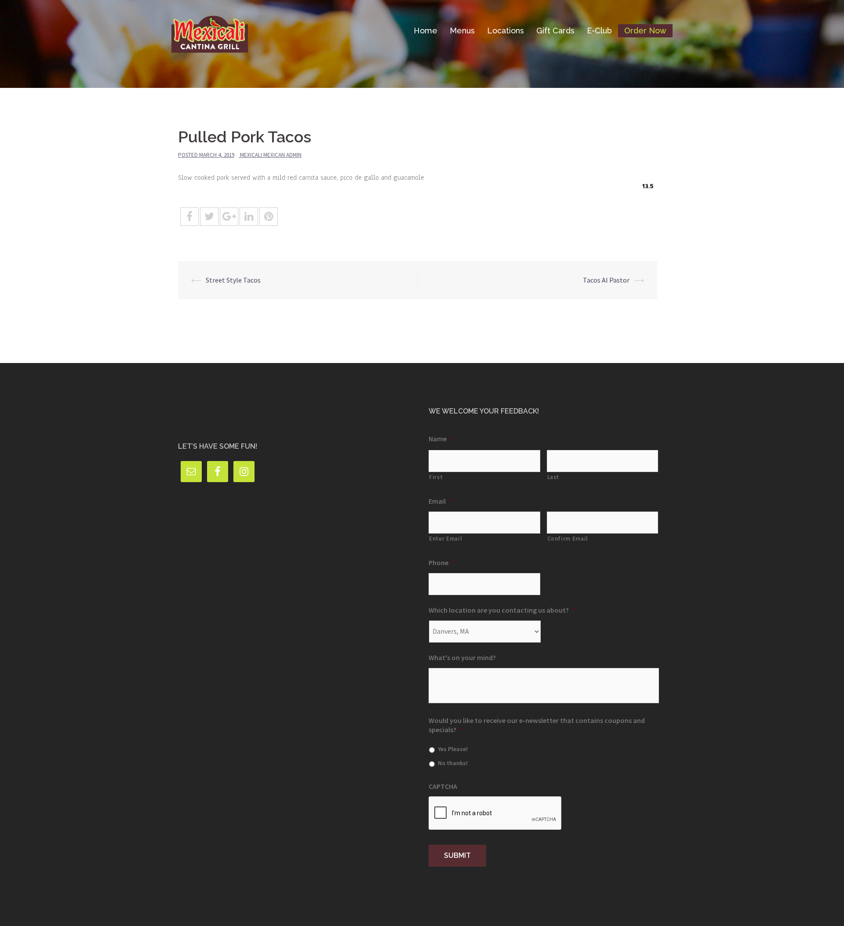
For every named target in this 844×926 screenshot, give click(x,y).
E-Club (599, 30)
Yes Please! (453, 749)
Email (440, 501)
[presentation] (495, 813)
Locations (505, 30)
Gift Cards (555, 30)
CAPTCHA (443, 786)
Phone (442, 562)
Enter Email (445, 538)
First (436, 477)
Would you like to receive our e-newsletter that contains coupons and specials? (537, 725)
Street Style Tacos (233, 280)
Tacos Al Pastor (606, 280)
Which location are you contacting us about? (502, 610)
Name (441, 438)
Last (553, 477)
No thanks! (453, 763)
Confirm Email (568, 538)
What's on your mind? (462, 657)
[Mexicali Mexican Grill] (209, 29)
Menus (462, 30)
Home (425, 30)
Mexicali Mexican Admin (271, 155)
